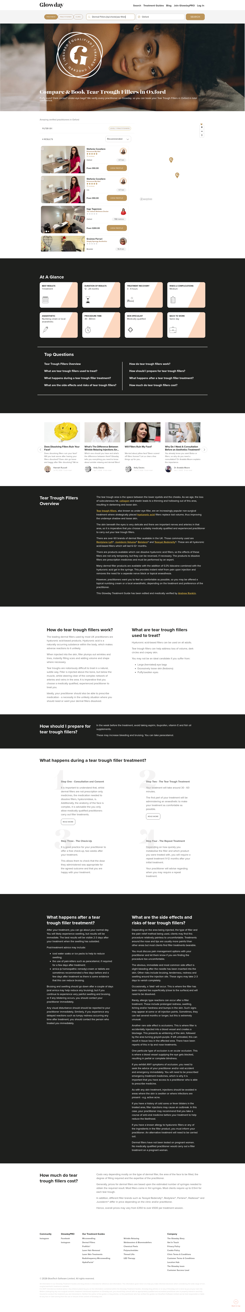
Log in (200, 5)
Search (137, 5)
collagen (124, 500)
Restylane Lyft (104, 542)
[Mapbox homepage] (146, 199)
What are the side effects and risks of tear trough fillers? (80, 385)
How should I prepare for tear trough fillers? (157, 371)
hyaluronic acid (146, 514)
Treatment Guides (153, 5)
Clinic (78, 17)
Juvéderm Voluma (125, 542)
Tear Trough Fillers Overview (62, 364)
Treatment (51, 17)
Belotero (143, 542)
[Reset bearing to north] (202, 135)
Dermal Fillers (88, 1242)
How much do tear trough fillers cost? (153, 385)
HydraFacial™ (88, 1262)
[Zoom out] (202, 131)
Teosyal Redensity (164, 542)
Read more (68, 822)
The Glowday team (175, 1266)
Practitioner (65, 17)
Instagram (44, 1238)
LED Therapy (129, 1258)
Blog (169, 5)
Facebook (65, 1238)
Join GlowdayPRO (184, 5)
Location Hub (173, 1262)
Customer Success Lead (178, 1270)
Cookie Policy (173, 1250)
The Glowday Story (175, 1238)
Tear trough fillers (106, 510)
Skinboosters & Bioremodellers (138, 1242)
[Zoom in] (202, 127)
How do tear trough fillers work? (149, 364)
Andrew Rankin (187, 593)
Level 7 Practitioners (120, 128)
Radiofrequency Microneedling (96, 1258)
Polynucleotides (131, 1250)
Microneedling (88, 1238)
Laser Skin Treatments (92, 1254)
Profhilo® (86, 1246)
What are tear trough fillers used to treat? (70, 371)
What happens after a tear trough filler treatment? (161, 378)
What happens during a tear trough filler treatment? (77, 378)
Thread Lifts (129, 1254)
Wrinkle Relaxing (131, 1238)
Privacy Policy (173, 1246)
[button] (63, 159)
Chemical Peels (131, 1246)
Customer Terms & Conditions (181, 1258)
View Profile (116, 168)
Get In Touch (173, 1242)
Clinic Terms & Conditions (179, 1254)
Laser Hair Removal (91, 1250)
